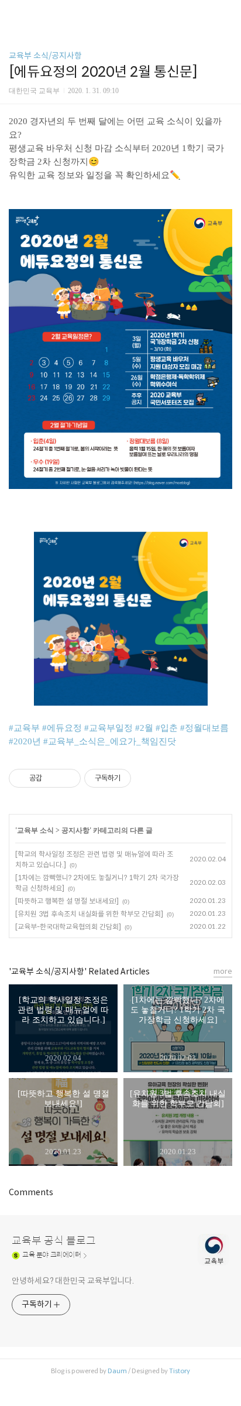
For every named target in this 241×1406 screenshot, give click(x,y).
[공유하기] (53, 778)
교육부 (26, 728)
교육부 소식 (35, 830)
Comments (31, 1192)
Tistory (179, 1371)
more (223, 971)
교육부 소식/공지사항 (45, 55)
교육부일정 (111, 728)
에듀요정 (64, 728)
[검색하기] (226, 13)
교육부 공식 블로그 (54, 1240)
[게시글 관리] (67, 778)
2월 (146, 728)
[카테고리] (14, 13)
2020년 (27, 741)
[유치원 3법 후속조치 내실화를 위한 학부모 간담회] (89, 913)
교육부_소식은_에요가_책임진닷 (112, 741)
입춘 (169, 728)
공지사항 (75, 830)
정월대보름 (207, 728)
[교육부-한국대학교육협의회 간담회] (68, 926)
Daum (117, 1371)
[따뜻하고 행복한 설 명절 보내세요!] (67, 901)
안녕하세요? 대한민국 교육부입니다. (73, 1280)
